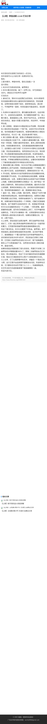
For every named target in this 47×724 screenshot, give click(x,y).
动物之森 (5, 7)
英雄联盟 (28, 7)
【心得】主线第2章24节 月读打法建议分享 (16, 511)
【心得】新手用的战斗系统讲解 (12, 503)
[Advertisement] (23, 46)
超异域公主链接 (18, 7)
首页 (10, 12)
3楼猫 (20, 717)
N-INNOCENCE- (20, 12)
